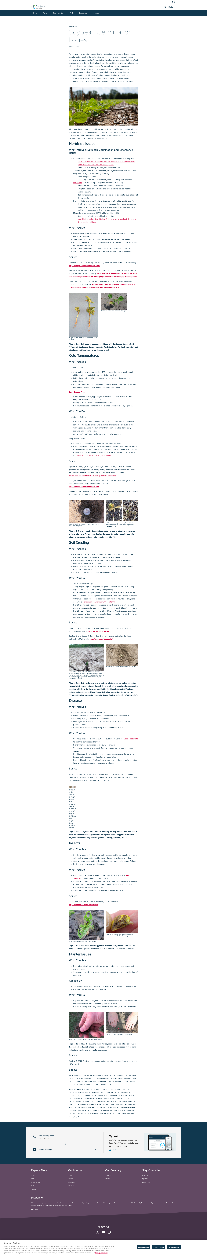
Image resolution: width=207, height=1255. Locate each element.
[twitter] (97, 1233)
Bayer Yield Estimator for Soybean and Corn (95, 455)
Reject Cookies (159, 1247)
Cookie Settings (143, 1247)
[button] (64, 1137)
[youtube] (103, 1232)
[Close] (203, 1247)
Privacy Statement (101, 1253)
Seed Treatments (131, 739)
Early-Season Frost (77, 392)
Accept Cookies (174, 1247)
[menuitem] (36, 13)
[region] (103, 1247)
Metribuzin (77, 183)
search (165, 7)
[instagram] (109, 1233)
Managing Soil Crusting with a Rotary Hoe (100, 602)
